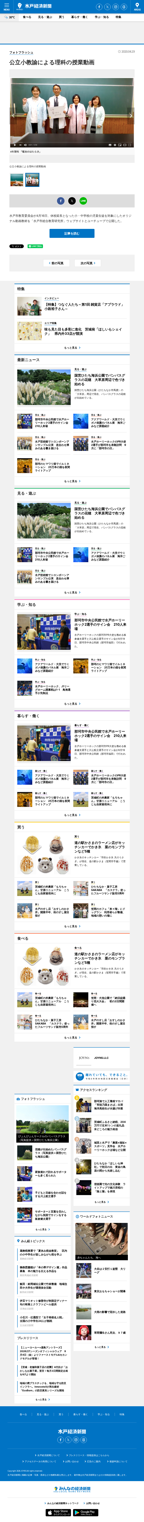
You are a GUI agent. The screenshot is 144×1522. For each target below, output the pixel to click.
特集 (118, 17)
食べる (27, 17)
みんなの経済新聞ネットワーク (72, 1489)
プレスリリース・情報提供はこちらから (89, 1455)
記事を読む (72, 233)
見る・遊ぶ (45, 17)
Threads (124, 7)
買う (61, 17)
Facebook (99, 7)
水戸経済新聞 (33, 6)
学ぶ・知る (102, 17)
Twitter (107, 7)
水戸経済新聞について (48, 1455)
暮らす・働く (79, 17)
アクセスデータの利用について (40, 1461)
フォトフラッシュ (21, 52)
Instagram (115, 7)
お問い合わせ (72, 1461)
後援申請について (119, 1461)
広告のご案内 (93, 1461)
